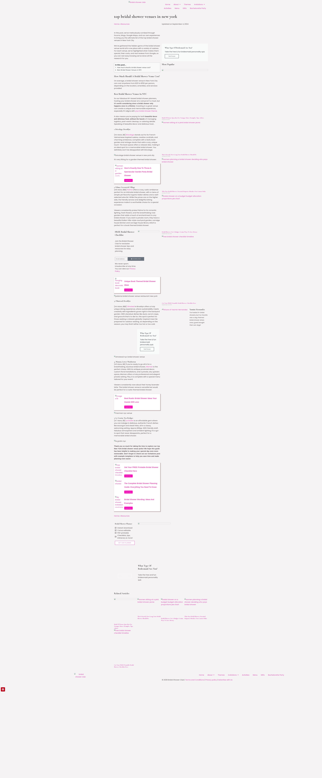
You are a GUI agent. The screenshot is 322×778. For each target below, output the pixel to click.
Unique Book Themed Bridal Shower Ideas (140, 283)
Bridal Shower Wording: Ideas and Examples (139, 501)
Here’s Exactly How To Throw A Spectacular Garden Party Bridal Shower (138, 171)
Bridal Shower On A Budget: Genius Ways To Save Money (179, 232)
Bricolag (129, 135)
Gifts (185, 8)
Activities (167, 8)
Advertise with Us (225, 680)
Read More (128, 180)
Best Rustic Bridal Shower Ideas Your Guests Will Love (140, 400)
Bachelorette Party (198, 8)
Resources (125, 24)
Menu (177, 8)
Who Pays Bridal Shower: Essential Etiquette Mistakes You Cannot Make (184, 191)
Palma (129, 190)
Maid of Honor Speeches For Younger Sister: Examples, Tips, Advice (183, 118)
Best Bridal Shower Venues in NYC (129, 70)
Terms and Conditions (194, 680)
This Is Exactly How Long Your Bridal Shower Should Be (179, 155)
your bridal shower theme (146, 111)
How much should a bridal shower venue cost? (134, 67)
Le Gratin (129, 420)
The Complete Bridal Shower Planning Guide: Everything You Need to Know (140, 485)
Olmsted (130, 306)
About (176, 4)
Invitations (198, 4)
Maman (149, 367)
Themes (187, 4)
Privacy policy (211, 680)
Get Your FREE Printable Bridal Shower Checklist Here (141, 469)
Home (167, 4)
